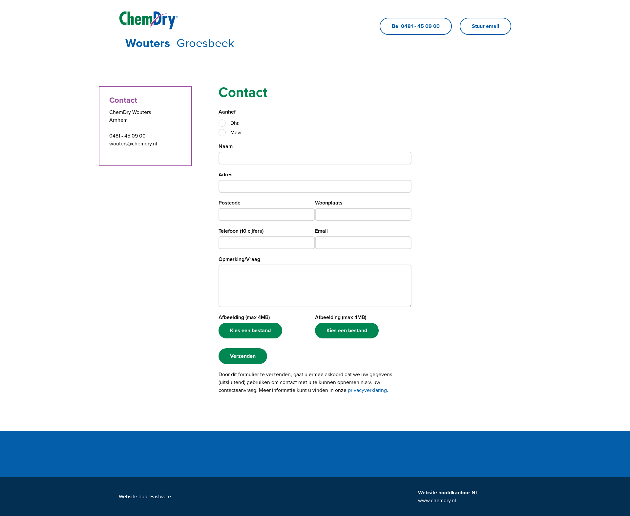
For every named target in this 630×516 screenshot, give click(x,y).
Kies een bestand (250, 330)
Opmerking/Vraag (239, 259)
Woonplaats (329, 203)
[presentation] (222, 123)
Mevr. (236, 132)
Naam (226, 146)
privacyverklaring (367, 390)
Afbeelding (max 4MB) (244, 317)
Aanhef (227, 112)
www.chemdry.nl (437, 500)
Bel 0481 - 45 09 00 (416, 26)
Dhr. (235, 123)
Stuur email (485, 26)
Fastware (160, 496)
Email (321, 231)
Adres (226, 174)
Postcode (230, 203)
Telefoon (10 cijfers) (241, 231)
